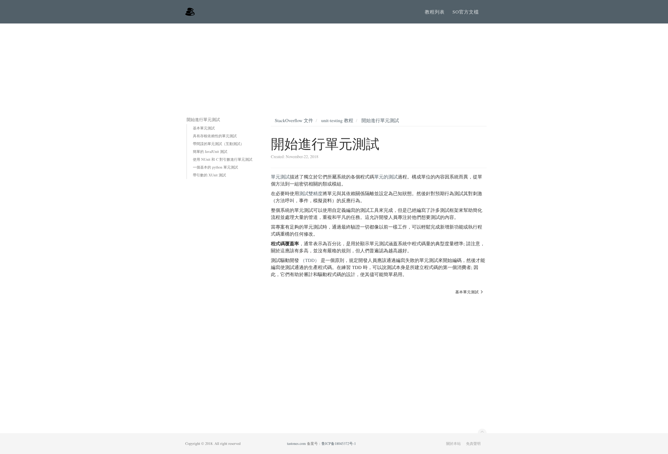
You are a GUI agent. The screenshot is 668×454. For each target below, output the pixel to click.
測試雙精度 (311, 193)
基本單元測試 (204, 128)
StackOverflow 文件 (294, 120)
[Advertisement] (334, 62)
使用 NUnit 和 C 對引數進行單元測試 (222, 159)
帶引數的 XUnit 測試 (209, 174)
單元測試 (280, 177)
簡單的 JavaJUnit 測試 (210, 151)
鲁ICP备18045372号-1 (338, 443)
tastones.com (296, 443)
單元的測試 (386, 177)
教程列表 (435, 12)
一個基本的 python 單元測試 (215, 167)
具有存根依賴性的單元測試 (215, 135)
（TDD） (309, 260)
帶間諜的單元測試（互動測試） (218, 143)
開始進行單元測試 (380, 120)
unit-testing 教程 (337, 120)
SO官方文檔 (465, 12)
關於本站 (453, 443)
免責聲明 (473, 443)
